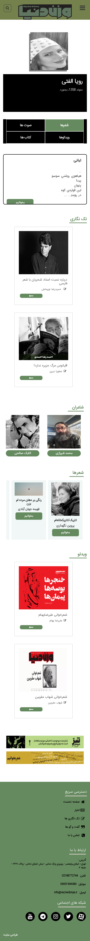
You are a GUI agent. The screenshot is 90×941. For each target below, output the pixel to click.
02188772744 (70, 876)
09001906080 (68, 884)
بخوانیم (20, 202)
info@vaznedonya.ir (65, 892)
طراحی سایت (10, 935)
